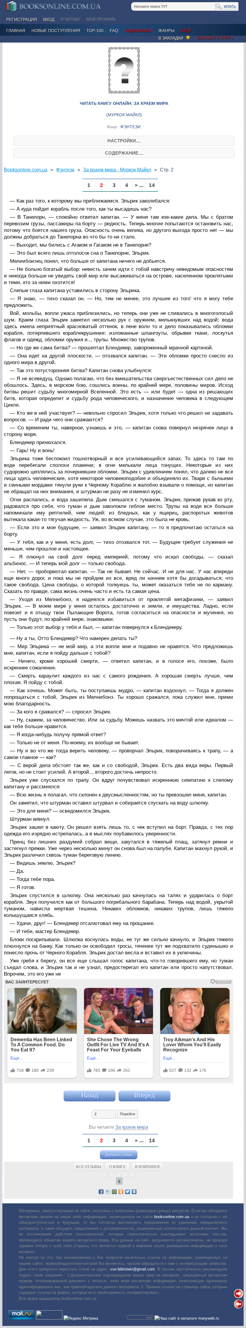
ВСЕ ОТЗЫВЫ (88, 1166)
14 (152, 185)
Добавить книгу (215, 37)
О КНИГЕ (117, 1166)
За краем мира (131, 1127)
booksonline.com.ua (171, 1216)
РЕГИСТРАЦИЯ (21, 19)
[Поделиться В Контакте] (134, 1191)
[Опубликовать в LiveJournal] (107, 1191)
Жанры (166, 30)
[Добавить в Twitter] (127, 1191)
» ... (139, 185)
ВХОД (48, 19)
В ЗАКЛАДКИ (172, 38)
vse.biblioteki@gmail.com (132, 1269)
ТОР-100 (95, 30)
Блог (186, 30)
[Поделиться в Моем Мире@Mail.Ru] (114, 1191)
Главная (15, 30)
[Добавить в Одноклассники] (120, 1191)
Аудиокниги (138, 30)
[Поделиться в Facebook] (101, 1191)
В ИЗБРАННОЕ (147, 1166)
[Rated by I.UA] (49, 1318)
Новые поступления (56, 30)
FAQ (114, 30)
